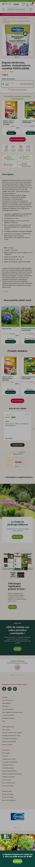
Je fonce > (18, 861)
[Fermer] (32, 837)
